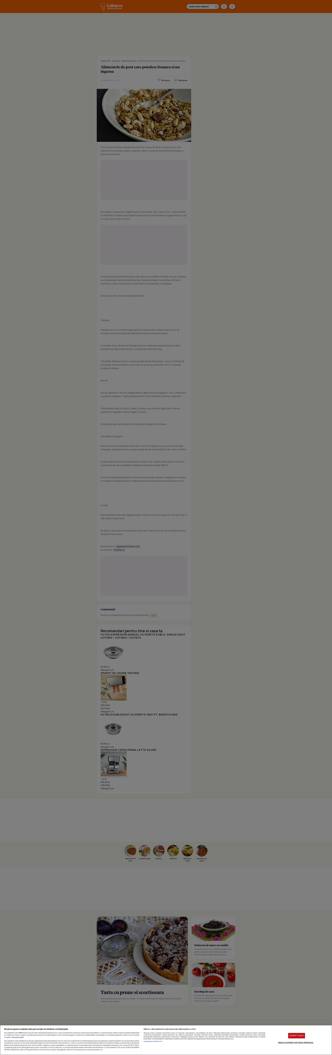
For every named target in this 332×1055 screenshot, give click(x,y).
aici (117, 1045)
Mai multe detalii (18, 1037)
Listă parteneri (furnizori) (153, 1041)
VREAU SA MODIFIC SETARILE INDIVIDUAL (296, 1042)
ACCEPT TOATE (297, 1035)
